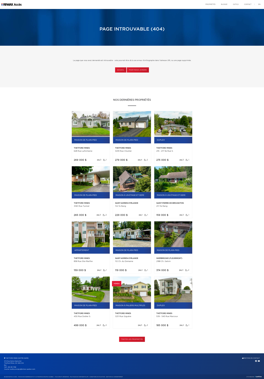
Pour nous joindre (138, 70)
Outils (236, 4)
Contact (248, 4)
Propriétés (210, 4)
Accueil (120, 70)
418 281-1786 (12, 367)
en (259, 4)
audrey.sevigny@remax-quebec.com (22, 369)
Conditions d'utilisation (97, 376)
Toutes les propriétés (132, 339)
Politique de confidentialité (79, 376)
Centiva (258, 376)
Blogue (224, 4)
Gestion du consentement (114, 376)
